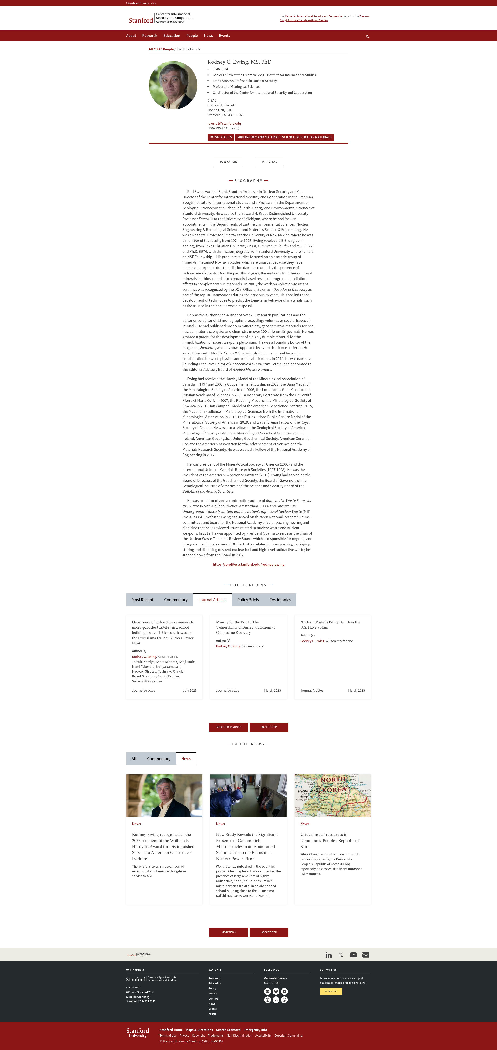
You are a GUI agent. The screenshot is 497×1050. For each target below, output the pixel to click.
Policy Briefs (248, 599)
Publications (228, 161)
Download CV (221, 137)
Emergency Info (255, 1029)
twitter (340, 954)
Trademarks (216, 1035)
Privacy (184, 1035)
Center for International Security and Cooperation (314, 16)
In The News (269, 161)
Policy (212, 988)
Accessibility (263, 1035)
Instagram (267, 999)
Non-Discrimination (239, 1035)
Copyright (198, 1035)
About (131, 35)
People (192, 35)
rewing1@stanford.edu (224, 123)
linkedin (328, 954)
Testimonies (280, 599)
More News (229, 932)
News (208, 35)
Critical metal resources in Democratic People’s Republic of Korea (333, 839)
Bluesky (276, 991)
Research (149, 35)
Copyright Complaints (289, 1035)
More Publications (229, 727)
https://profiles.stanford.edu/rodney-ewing (248, 564)
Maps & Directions (199, 1029)
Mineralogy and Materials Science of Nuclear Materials (284, 137)
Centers (213, 998)
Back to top (269, 727)
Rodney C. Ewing (144, 656)
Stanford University (141, 2)
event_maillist (365, 954)
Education (171, 35)
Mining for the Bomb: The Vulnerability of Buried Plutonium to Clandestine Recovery (248, 657)
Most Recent (142, 599)
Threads (284, 999)
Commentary (176, 599)
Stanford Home (171, 1029)
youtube (353, 954)
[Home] (164, 18)
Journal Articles (212, 599)
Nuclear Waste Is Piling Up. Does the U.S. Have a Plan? (333, 657)
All (134, 758)
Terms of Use (168, 1035)
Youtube (284, 991)
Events (224, 35)
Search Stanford (228, 1029)
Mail (267, 991)
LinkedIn (276, 999)
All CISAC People (161, 49)
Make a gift (331, 991)
